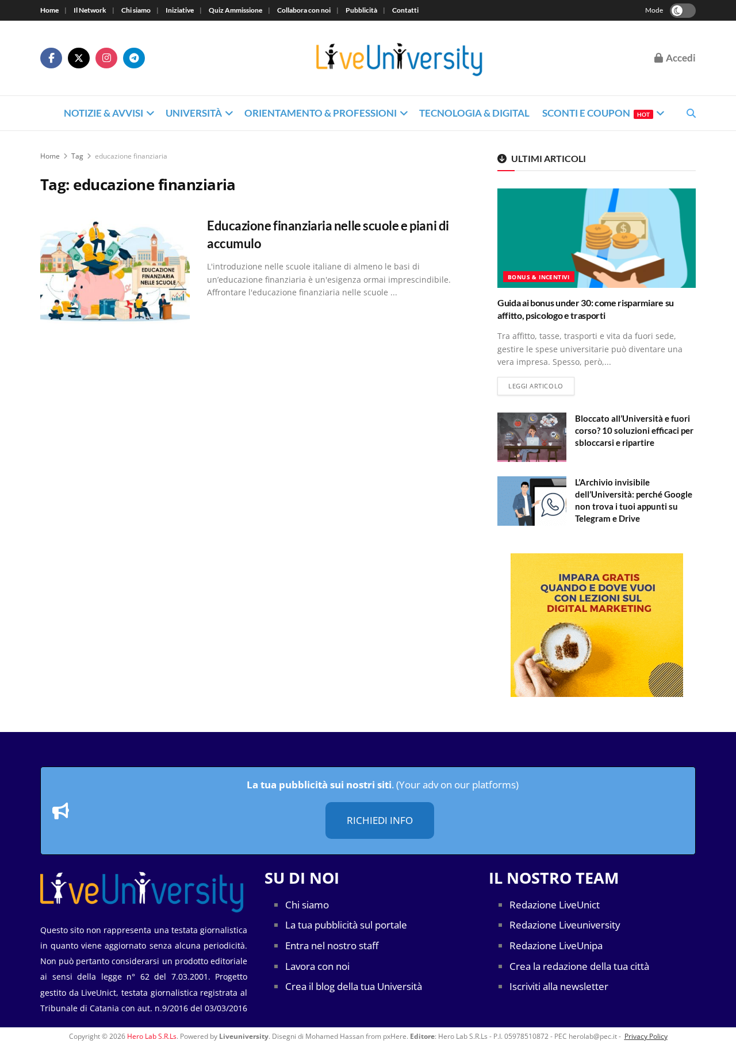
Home (49, 10)
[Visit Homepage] (399, 58)
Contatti (405, 10)
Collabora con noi (304, 10)
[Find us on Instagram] (106, 58)
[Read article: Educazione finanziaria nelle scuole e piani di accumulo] (115, 270)
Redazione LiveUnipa (556, 945)
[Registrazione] (596, 625)
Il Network (90, 10)
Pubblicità (361, 10)
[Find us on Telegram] (134, 58)
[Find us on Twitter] (79, 58)
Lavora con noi (317, 966)
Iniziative (180, 10)
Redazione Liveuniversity (564, 924)
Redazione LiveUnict (554, 904)
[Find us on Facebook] (51, 58)
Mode (654, 10)
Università (194, 113)
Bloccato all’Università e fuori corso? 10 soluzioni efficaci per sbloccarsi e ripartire (634, 430)
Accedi (680, 58)
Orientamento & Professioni (320, 113)
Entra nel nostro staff (331, 945)
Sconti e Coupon (596, 113)
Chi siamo (136, 10)
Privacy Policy (646, 1036)
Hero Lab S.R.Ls (152, 1036)
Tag (77, 156)
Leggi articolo (541, 385)
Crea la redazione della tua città (579, 966)
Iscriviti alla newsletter (558, 986)
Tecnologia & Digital (474, 113)
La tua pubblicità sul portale (346, 924)
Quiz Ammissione (235, 10)
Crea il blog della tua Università (353, 986)
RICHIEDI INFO (380, 820)
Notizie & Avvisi (103, 113)
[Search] (691, 113)
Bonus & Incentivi (539, 277)
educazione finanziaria (131, 156)
